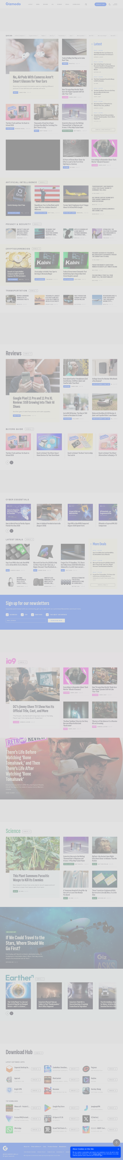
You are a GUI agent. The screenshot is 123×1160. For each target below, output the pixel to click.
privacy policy (97, 1154)
